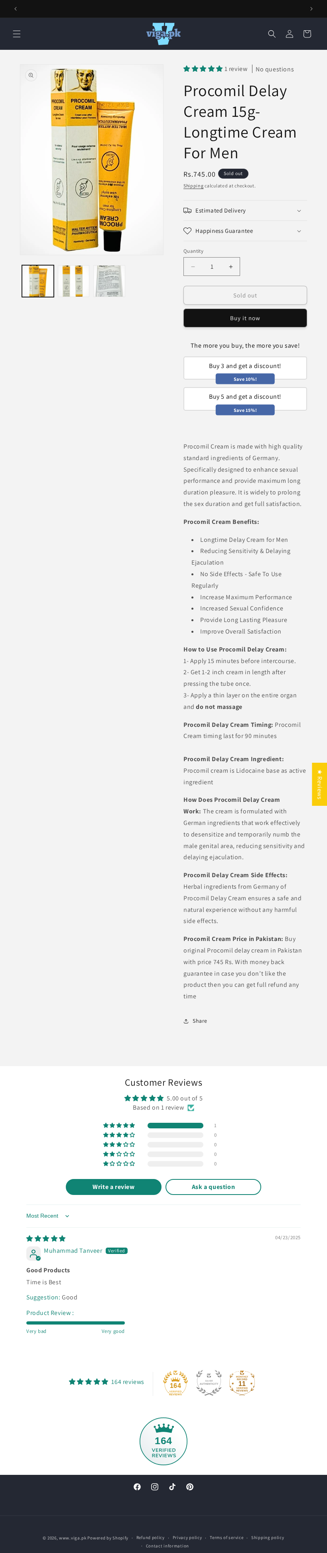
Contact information (167, 1546)
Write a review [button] (113, 1187)
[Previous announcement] (15, 9)
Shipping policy (267, 1537)
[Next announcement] (311, 9)
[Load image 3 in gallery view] (109, 281)
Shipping (193, 186)
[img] (46, 1238)
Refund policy (150, 1537)
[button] (17, 34)
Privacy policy (187, 1537)
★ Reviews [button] (319, 784)
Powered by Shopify (107, 1538)
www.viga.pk (73, 1538)
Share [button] (200, 1020)
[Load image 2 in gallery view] (74, 281)
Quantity (193, 251)
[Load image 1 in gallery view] (38, 281)
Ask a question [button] (213, 1187)
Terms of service (226, 1537)
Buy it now (245, 318)
